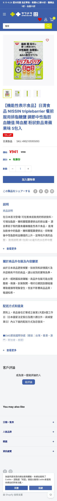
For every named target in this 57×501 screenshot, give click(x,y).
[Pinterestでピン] (41, 191)
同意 (16, 487)
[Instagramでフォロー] (10, 471)
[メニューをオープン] (4, 14)
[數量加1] (28, 169)
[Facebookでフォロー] (5, 471)
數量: (5, 168)
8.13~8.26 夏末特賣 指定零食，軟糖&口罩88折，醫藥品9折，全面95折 (28, 4)
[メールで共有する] (52, 191)
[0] (51, 19)
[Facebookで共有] (35, 191)
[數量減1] (13, 169)
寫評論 (28, 382)
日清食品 (7, 141)
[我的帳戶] (45, 19)
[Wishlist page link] (40, 19)
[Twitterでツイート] (46, 191)
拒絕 (40, 487)
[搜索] (48, 26)
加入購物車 (28, 179)
